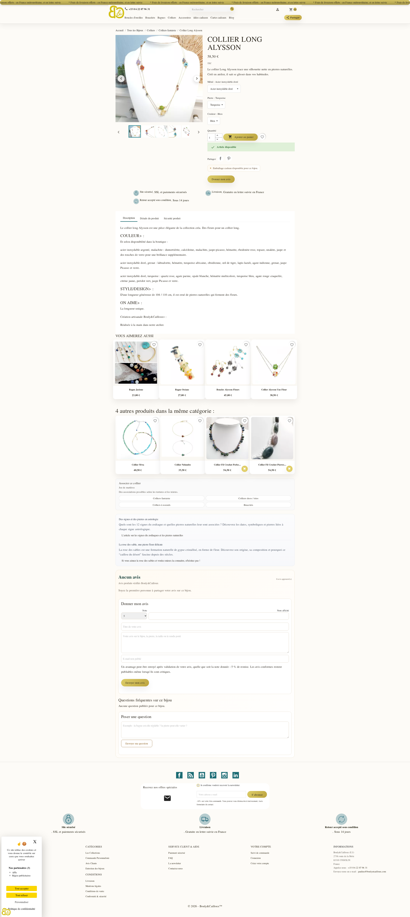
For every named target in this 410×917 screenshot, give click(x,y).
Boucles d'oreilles (134, 17)
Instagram (224, 775)
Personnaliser (21, 902)
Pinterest (229, 158)
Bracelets (150, 17)
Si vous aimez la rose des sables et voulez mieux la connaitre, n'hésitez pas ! (161, 560)
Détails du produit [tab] (149, 218)
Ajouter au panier (241, 137)
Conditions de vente (95, 891)
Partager (220, 158)
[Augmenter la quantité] (218, 135)
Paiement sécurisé (176, 852)
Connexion (256, 857)
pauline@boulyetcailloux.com (372, 871)
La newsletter (174, 863)
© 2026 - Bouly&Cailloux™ (205, 906)
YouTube (202, 775)
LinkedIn (235, 775)
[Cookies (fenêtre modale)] (6, 911)
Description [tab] (129, 217)
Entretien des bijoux (95, 868)
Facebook (179, 775)
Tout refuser (21, 895)
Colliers (172, 17)
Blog (231, 17)
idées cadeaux (200, 17)
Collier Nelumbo (183, 464)
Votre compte (261, 846)
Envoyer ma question (136, 743)
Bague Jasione (136, 389)
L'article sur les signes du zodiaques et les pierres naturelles (152, 535)
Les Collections (93, 852)
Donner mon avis (221, 179)
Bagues (161, 17)
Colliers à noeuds (162, 504)
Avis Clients (91, 863)
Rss (190, 775)
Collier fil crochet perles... (227, 464)
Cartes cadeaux (218, 17)
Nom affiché (283, 610)
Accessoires (184, 17)
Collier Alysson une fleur (274, 389)
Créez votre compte (260, 863)
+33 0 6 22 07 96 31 (357, 867)
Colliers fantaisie (161, 498)
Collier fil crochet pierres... (272, 464)
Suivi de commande (260, 852)
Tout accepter (22, 888)
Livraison (90, 880)
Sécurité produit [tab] (172, 218)
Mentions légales (93, 886)
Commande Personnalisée (97, 857)
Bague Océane (182, 389)
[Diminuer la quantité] (218, 139)
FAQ (170, 857)
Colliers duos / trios (248, 498)
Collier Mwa (138, 464)
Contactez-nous (175, 868)
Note (144, 610)
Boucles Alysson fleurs (228, 389)
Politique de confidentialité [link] (21, 908)
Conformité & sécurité (96, 896)
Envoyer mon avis (135, 682)
